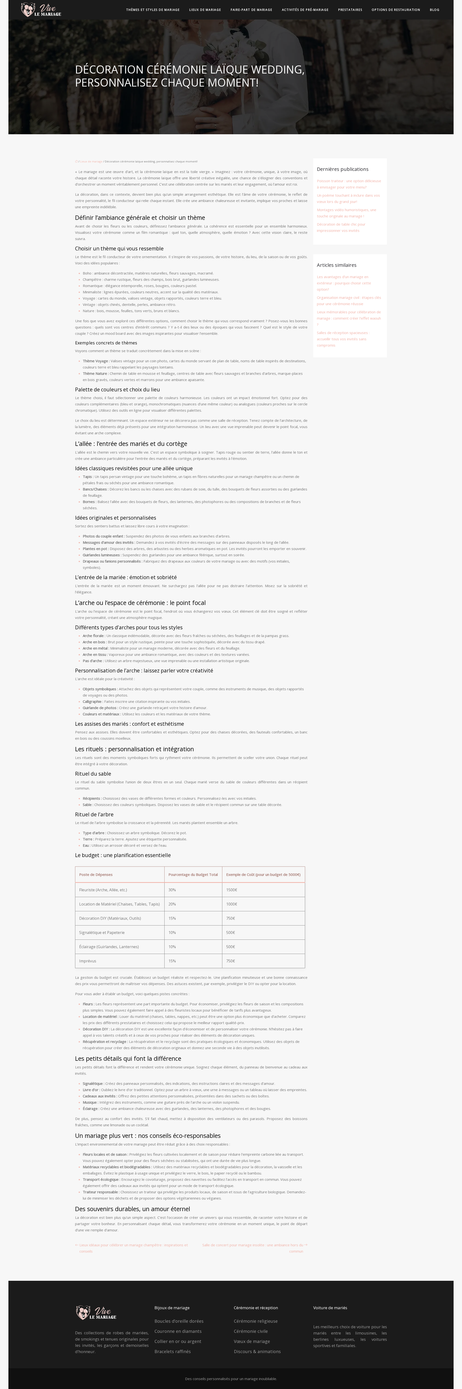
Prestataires (350, 10)
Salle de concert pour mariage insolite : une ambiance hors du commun (252, 1248)
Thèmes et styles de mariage (153, 10)
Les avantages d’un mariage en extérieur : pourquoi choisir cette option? (344, 283)
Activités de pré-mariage (305, 10)
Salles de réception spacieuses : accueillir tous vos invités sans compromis (343, 339)
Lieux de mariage (205, 10)
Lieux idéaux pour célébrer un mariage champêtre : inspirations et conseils (133, 1248)
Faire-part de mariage (251, 10)
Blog (435, 10)
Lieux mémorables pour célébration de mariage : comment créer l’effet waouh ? (349, 318)
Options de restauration (396, 10)
